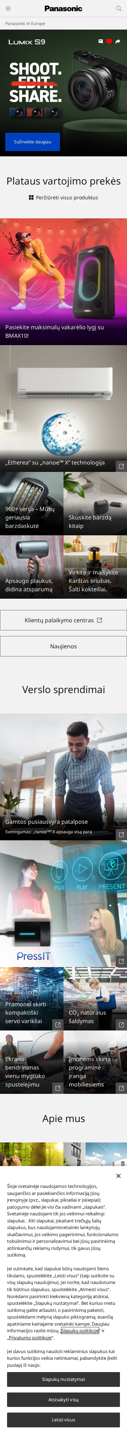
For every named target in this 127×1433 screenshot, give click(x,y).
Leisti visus (63, 1419)
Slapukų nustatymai (63, 1379)
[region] (63, 1299)
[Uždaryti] (118, 1176)
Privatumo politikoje (30, 1337)
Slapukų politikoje (80, 1330)
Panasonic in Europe (25, 23)
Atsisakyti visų (63, 1399)
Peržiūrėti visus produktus (67, 197)
